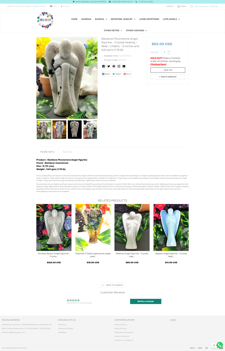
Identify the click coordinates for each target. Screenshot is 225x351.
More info (47, 152)
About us (62, 325)
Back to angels (114, 285)
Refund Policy (120, 329)
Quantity (154, 52)
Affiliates (62, 332)
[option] (67, 78)
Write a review (146, 301)
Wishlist (170, 6)
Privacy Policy (120, 325)
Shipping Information (123, 332)
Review (67, 152)
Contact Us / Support (123, 340)
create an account (39, 6)
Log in (28, 6)
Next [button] (96, 80)
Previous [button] (37, 80)
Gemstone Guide (65, 329)
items (206, 6)
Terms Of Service (121, 336)
